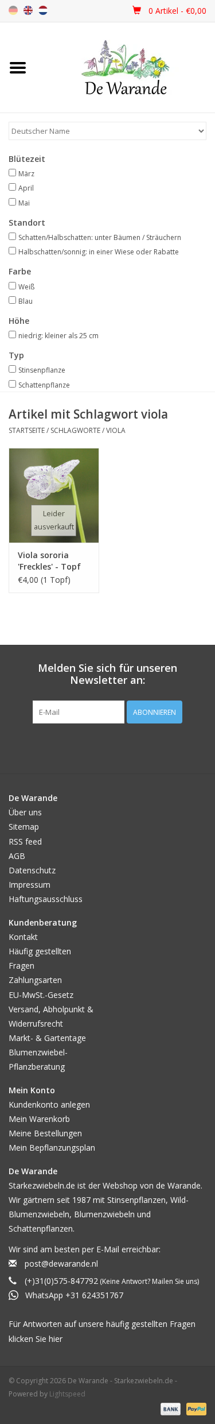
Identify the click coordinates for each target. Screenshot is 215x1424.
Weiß (26, 287)
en (28, 10)
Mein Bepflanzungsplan (52, 1147)
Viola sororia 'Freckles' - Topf (49, 561)
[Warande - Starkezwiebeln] (125, 67)
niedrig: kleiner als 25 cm (58, 335)
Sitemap (24, 826)
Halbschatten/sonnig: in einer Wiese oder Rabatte (98, 252)
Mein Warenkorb (39, 1118)
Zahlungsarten (35, 979)
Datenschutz (32, 870)
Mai (24, 203)
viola (116, 430)
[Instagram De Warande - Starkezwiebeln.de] (118, 747)
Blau (25, 301)
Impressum (29, 884)
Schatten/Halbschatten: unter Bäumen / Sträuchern (99, 237)
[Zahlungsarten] (169, 1408)
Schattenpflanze (44, 385)
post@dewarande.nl (61, 1263)
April (26, 188)
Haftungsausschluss (46, 898)
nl (43, 10)
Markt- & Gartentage (47, 1037)
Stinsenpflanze (41, 370)
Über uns (25, 812)
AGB (17, 855)
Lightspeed (67, 1394)
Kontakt (23, 936)
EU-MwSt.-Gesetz (41, 994)
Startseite (27, 430)
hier (55, 1338)
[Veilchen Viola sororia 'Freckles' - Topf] (54, 495)
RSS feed (25, 841)
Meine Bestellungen (45, 1133)
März (26, 174)
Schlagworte (75, 430)
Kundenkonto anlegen (49, 1104)
